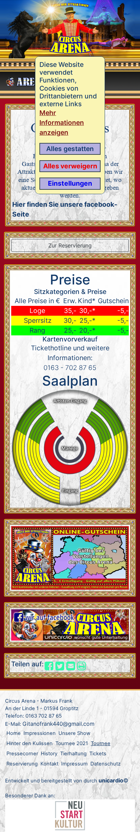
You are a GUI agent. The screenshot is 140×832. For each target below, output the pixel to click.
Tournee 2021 (71, 743)
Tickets (97, 754)
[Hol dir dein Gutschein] (70, 557)
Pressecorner (22, 754)
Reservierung (22, 764)
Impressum (74, 764)
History (49, 754)
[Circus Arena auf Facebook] (70, 624)
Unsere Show (74, 733)
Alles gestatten (70, 149)
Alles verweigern (70, 166)
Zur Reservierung (70, 245)
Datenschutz (105, 764)
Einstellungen (70, 183)
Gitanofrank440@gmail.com (58, 723)
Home (13, 733)
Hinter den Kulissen (29, 743)
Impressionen (39, 733)
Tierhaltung (73, 754)
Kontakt (49, 764)
